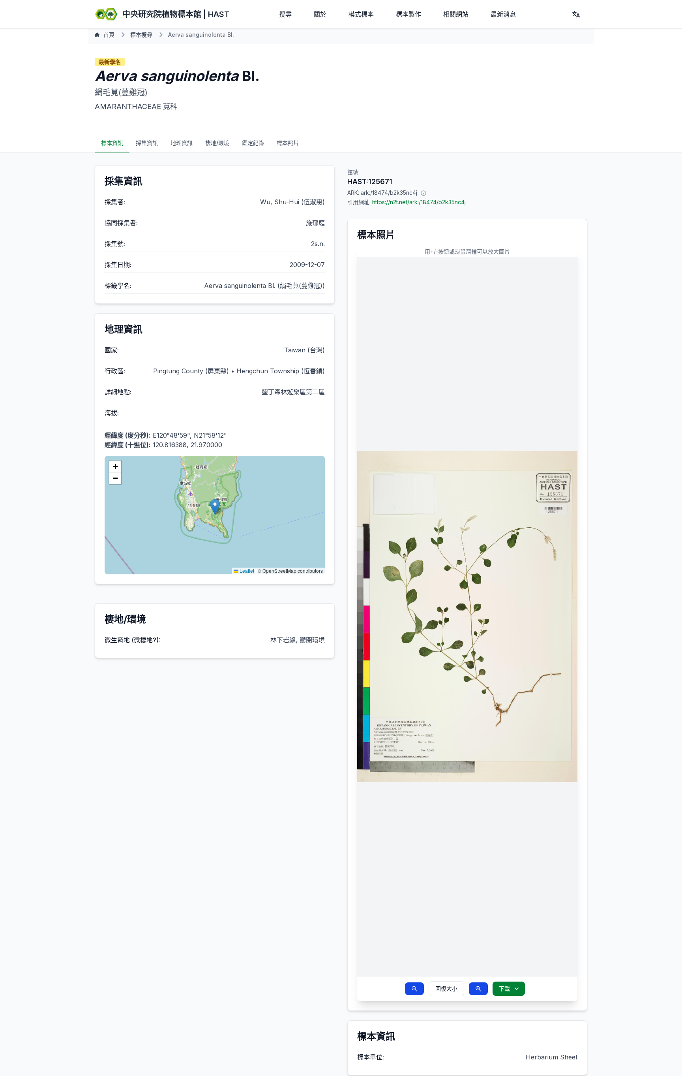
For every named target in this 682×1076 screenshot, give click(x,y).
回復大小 (446, 988)
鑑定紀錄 (253, 142)
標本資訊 (112, 142)
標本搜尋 (141, 34)
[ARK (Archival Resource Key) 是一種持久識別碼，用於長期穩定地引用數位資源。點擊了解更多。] (423, 193)
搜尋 (285, 14)
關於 (320, 14)
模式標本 (361, 14)
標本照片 (288, 142)
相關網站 (455, 14)
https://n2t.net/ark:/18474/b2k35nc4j (419, 202)
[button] (215, 507)
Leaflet (246, 570)
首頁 (108, 34)
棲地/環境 (217, 142)
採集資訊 (147, 142)
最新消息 (503, 14)
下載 (504, 988)
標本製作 (408, 14)
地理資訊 (181, 142)
